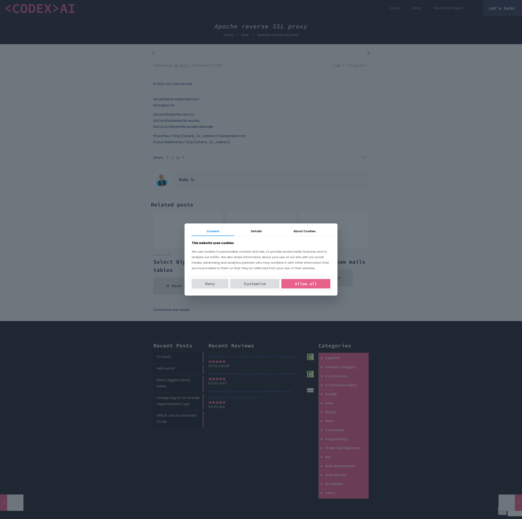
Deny (210, 283)
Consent (213, 231)
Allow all (306, 283)
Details (256, 231)
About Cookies (304, 231)
